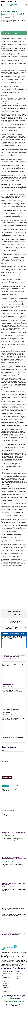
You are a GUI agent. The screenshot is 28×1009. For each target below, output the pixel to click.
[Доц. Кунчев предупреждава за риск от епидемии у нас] (14, 797)
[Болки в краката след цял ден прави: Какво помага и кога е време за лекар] (14, 727)
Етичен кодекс (6, 981)
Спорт (7, 1)
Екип (17, 978)
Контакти (19, 974)
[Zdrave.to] (14, 5)
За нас (18, 971)
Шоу (11, 1)
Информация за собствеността (6, 978)
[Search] (26, 5)
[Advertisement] (14, 579)
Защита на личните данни (7, 974)
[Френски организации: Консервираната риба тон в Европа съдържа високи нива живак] (14, 822)
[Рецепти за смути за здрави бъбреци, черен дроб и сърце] (14, 673)
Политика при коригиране (6, 988)
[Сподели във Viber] (11, 622)
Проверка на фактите (5, 984)
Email (3, 756)
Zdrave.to (7, 31)
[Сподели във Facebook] (8, 622)
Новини (3, 1)
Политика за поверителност (10, 997)
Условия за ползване (7, 971)
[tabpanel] (14, 862)
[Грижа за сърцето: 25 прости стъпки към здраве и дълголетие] (14, 873)
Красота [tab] (22, 633)
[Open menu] (1, 5)
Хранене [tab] (16, 633)
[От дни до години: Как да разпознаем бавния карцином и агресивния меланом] (14, 923)
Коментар (5, 761)
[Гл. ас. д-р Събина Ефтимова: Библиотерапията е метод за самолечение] (14, 699)
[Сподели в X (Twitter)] (13, 622)
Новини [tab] (12, 633)
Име (3, 750)
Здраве (15, 1)
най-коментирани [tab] (20, 786)
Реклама (18, 976)
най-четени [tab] (6, 786)
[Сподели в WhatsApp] (15, 622)
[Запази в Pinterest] (17, 622)
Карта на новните (7, 991)
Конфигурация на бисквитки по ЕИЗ (14, 1001)
